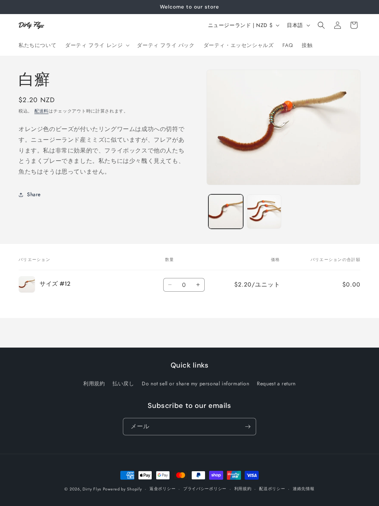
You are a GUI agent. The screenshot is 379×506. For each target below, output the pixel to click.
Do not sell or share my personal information (195, 383)
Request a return (276, 383)
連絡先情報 (304, 489)
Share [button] (34, 194)
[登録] (247, 426)
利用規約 (94, 383)
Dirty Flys (92, 489)
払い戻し (123, 383)
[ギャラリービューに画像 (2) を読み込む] (264, 211)
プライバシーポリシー (205, 489)
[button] (97, 45)
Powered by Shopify (122, 489)
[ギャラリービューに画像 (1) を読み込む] (225, 211)
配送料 (41, 111)
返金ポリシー (162, 489)
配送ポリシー (272, 489)
